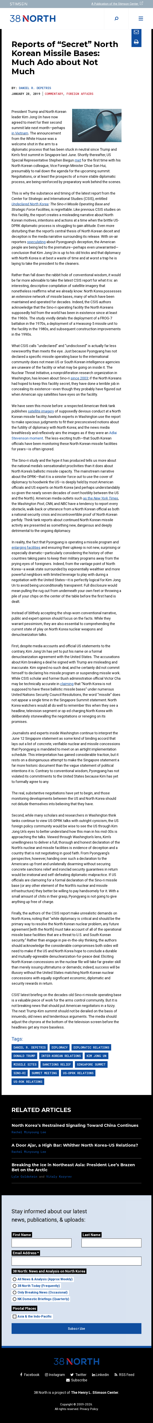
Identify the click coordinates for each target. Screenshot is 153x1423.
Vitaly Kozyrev (59, 1176)
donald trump (24, 1056)
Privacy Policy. (89, 1409)
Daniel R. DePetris (35, 88)
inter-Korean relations (61, 1056)
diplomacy (60, 1047)
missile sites (25, 1064)
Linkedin (102, 1375)
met (78, 160)
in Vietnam (20, 133)
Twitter (80, 1375)
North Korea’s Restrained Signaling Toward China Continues (75, 1125)
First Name (22, 1235)
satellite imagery (41, 411)
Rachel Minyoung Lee (29, 1132)
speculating (36, 242)
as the (88, 498)
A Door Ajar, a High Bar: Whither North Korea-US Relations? (75, 1145)
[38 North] (76, 1361)
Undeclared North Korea (30, 204)
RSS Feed (126, 1375)
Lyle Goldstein (24, 1176)
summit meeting (44, 1073)
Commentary (54, 94)
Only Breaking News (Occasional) (43, 1292)
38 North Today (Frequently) (39, 1286)
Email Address (26, 1253)
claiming (67, 684)
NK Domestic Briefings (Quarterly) (43, 1299)
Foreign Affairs (80, 94)
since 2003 (79, 378)
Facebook (31, 1375)
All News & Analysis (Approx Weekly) (45, 1279)
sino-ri (20, 1073)
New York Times (106, 498)
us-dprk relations (78, 1073)
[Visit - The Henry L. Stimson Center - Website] (41, 3)
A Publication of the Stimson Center (115, 4)
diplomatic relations (91, 1047)
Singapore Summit (91, 1064)
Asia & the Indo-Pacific (35, 1316)
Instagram (57, 1375)
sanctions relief (56, 1064)
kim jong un (96, 1056)
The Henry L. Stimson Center (94, 1392)
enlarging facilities (26, 547)
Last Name (91, 1235)
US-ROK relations (28, 1082)
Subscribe (78, 1380)
